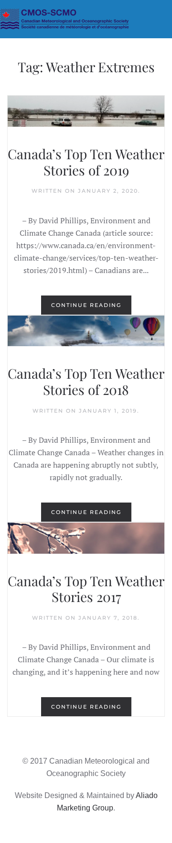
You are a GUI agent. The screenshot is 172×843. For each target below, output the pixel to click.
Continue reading (86, 305)
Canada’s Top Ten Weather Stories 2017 (86, 589)
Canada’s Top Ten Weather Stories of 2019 (86, 162)
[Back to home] (86, 19)
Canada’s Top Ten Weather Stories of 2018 (86, 381)
